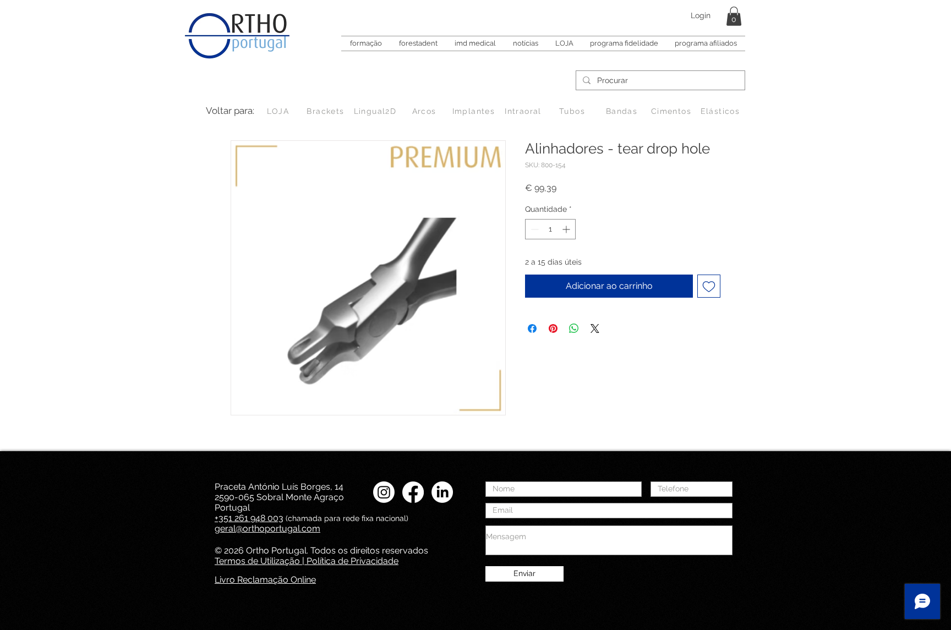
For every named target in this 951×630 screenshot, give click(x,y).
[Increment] (567, 229)
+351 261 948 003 (249, 518)
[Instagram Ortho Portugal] (384, 492)
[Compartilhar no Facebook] (532, 328)
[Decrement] (533, 229)
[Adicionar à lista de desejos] (708, 286)
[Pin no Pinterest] (553, 328)
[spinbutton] (550, 229)
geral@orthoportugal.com (267, 528)
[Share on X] (595, 328)
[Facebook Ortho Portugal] (413, 492)
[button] (734, 16)
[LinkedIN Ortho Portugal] (442, 492)
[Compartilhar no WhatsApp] (574, 328)
